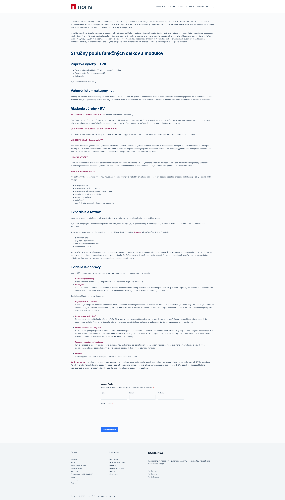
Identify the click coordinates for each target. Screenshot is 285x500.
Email (131, 393)
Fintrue (73, 483)
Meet (73, 477)
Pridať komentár (109, 429)
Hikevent (74, 480)
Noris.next (152, 471)
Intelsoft (74, 459)
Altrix (73, 462)
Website (161, 393)
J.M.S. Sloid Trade (78, 465)
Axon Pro (74, 471)
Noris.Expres (153, 477)
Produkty (159, 6)
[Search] (213, 7)
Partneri (200, 6)
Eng (207, 6)
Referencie (190, 6)
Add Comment (107, 403)
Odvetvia (171, 6)
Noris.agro (152, 474)
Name (103, 393)
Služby (180, 6)
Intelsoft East (76, 468)
